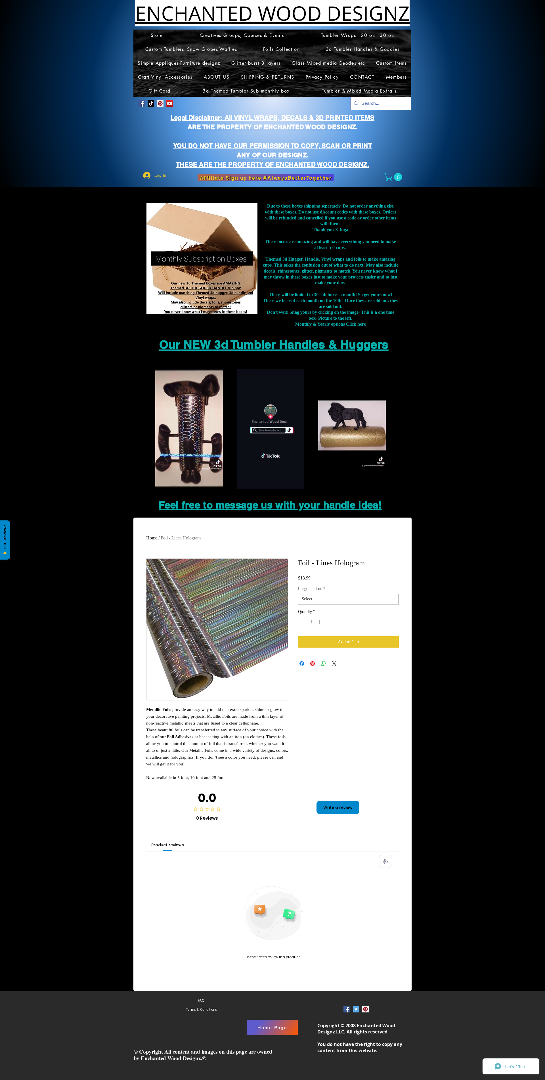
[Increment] (319, 622)
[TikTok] (151, 103)
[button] (394, 177)
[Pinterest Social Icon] (160, 103)
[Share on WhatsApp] (323, 663)
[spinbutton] (311, 622)
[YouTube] (169, 103)
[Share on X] (334, 663)
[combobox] (348, 599)
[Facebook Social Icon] (141, 103)
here (361, 324)
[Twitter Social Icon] (356, 1009)
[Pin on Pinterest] (312, 663)
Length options (311, 589)
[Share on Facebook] (301, 663)
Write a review (338, 807)
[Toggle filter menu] (385, 861)
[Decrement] (302, 622)
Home (151, 537)
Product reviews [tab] (167, 845)
